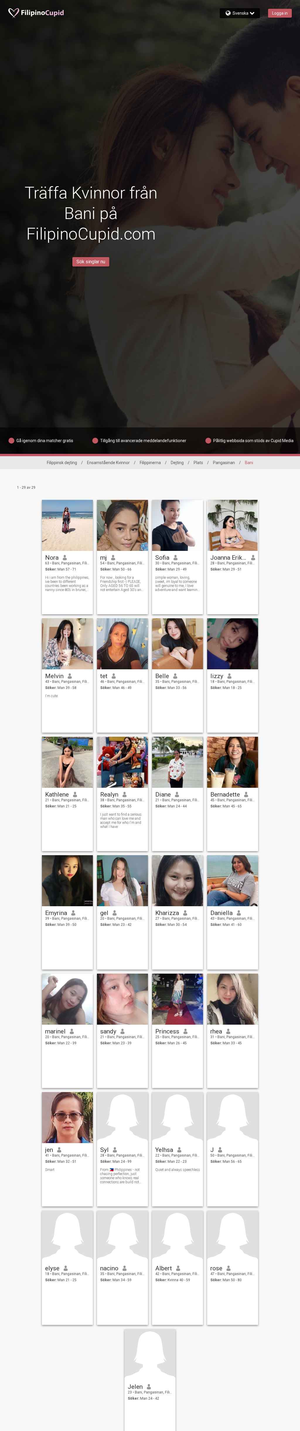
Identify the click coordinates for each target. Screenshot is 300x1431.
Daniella (221, 912)
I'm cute (51, 696)
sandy (108, 1031)
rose (216, 1268)
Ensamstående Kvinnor (108, 462)
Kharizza (167, 912)
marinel (55, 1031)
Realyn (109, 794)
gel (104, 912)
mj (103, 557)
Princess (167, 1031)
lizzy (216, 676)
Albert (163, 1268)
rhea (216, 1031)
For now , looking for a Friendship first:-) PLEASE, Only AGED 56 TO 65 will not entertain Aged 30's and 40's (121, 584)
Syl (104, 1149)
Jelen (135, 1386)
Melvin (54, 676)
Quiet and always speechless (177, 1170)
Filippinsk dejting (62, 462)
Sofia (162, 557)
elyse (52, 1268)
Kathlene (57, 794)
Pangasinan (224, 462)
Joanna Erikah (228, 557)
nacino (109, 1268)
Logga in (280, 13)
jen (49, 1149)
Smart (49, 1170)
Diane (163, 794)
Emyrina (56, 912)
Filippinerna (150, 462)
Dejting (177, 462)
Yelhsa (164, 1149)
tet (104, 676)
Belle (162, 676)
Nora (52, 557)
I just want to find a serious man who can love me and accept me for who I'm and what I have (121, 820)
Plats (198, 462)
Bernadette (225, 794)
